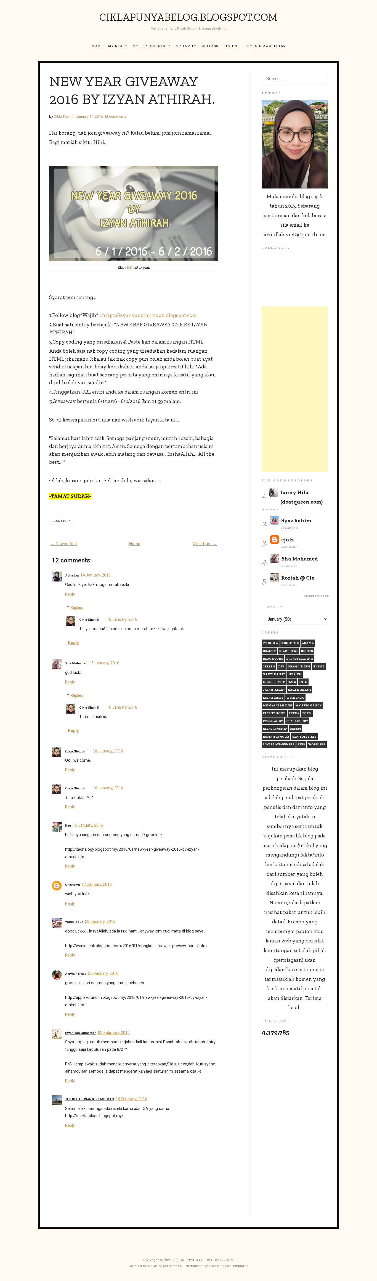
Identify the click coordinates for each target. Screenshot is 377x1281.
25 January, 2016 (103, 973)
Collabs (210, 46)
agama (308, 643)
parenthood (274, 713)
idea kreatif (274, 682)
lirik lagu (295, 698)
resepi (295, 728)
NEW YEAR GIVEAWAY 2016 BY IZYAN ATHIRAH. (132, 90)
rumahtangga (276, 736)
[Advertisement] (295, 389)
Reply (70, 594)
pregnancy (273, 721)
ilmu (292, 682)
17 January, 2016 (96, 884)
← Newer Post (64, 543)
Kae (68, 825)
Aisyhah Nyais (75, 974)
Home (97, 46)
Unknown (72, 885)
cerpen (269, 666)
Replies (76, 607)
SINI (128, 267)
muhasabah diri (277, 705)
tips (301, 744)
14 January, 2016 (95, 575)
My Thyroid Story (152, 46)
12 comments (115, 116)
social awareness (278, 744)
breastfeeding (299, 659)
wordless (317, 744)
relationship (275, 728)
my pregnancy (308, 705)
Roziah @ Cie (297, 578)
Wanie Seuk (74, 922)
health (295, 674)
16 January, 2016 (122, 619)
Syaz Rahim (296, 520)
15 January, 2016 (104, 663)
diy (281, 666)
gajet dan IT (274, 674)
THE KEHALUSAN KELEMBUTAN (89, 1099)
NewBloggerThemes (165, 1266)
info (303, 682)
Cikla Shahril (89, 620)
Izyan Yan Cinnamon (80, 1033)
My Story (118, 46)
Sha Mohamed (76, 663)
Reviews (232, 46)
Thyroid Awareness (265, 46)
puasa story (297, 721)
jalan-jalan (274, 689)
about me (290, 643)
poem (307, 713)
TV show (270, 643)
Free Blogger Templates (228, 1266)
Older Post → (205, 543)
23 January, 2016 (100, 921)
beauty (269, 651)
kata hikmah (299, 689)
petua (294, 713)
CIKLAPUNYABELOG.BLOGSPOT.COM (188, 17)
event (319, 666)
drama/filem (299, 666)
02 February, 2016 (114, 1032)
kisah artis (273, 698)
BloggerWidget (316, 596)
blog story (61, 520)
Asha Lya (72, 575)
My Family (186, 46)
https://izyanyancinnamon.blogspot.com (149, 315)
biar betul (288, 651)
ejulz (287, 539)
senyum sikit (304, 736)
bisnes (307, 651)
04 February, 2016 (131, 1098)
